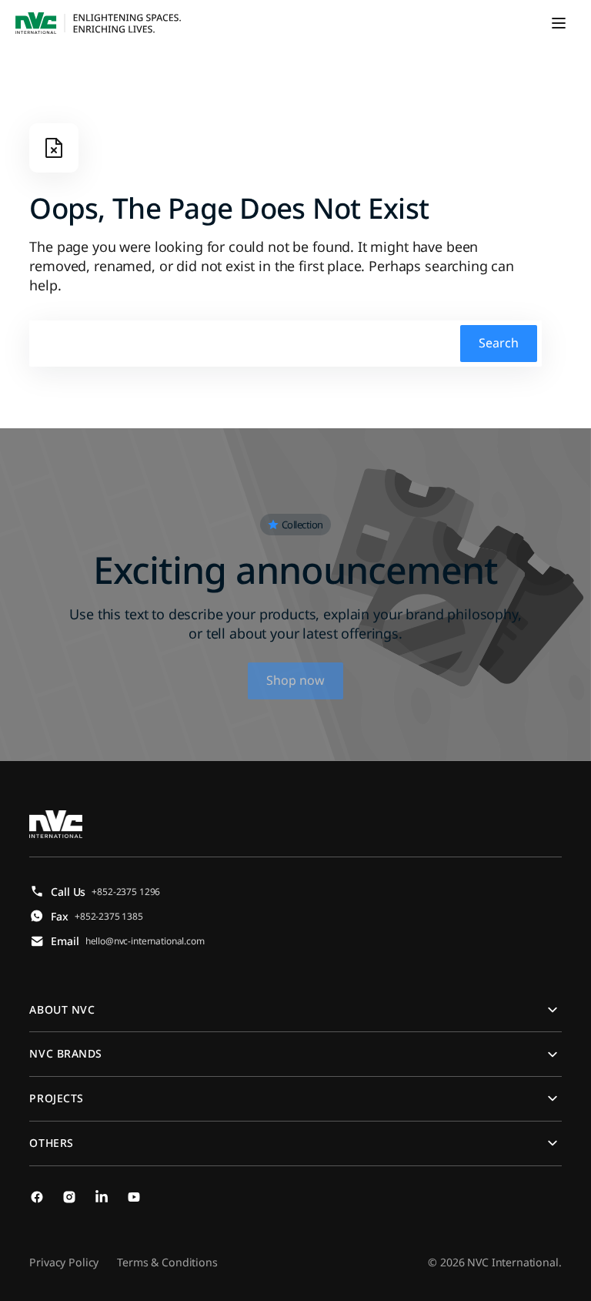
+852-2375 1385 (109, 916)
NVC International (512, 1262)
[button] (559, 23)
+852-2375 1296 (126, 891)
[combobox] (285, 343)
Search (499, 342)
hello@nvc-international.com (145, 940)
